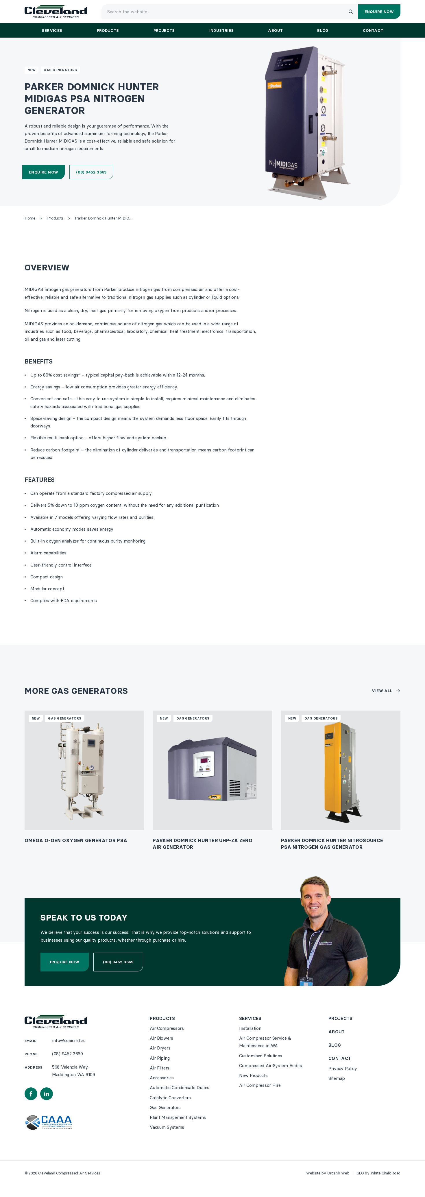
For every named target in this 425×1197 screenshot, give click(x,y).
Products (162, 1018)
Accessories (162, 1077)
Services (250, 1018)
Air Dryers (160, 1048)
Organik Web (338, 1173)
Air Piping (159, 1058)
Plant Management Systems (178, 1117)
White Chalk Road (385, 1173)
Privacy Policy (342, 1068)
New (31, 70)
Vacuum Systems (167, 1127)
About (336, 1031)
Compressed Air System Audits (270, 1065)
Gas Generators (60, 70)
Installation (250, 1028)
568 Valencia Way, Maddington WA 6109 (73, 1070)
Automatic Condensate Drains (179, 1087)
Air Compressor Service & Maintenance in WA (265, 1041)
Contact (339, 1058)
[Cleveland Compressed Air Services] (55, 11)
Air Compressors (167, 1028)
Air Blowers (161, 1038)
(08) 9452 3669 (91, 172)
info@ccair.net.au (69, 1040)
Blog (334, 1045)
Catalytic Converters (170, 1097)
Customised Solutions (260, 1055)
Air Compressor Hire (259, 1085)
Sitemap (336, 1078)
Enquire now (43, 172)
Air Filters (159, 1068)
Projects (340, 1018)
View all (382, 690)
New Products (253, 1075)
